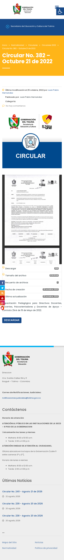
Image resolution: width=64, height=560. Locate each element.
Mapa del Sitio (9, 542)
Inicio (4, 45)
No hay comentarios (15, 105)
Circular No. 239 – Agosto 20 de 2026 (22, 503)
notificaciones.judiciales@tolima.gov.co (21, 398)
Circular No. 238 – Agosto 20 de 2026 (22, 515)
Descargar (11, 320)
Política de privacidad (46, 548)
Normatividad (9, 548)
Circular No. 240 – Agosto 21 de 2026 (22, 491)
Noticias (39, 542)
